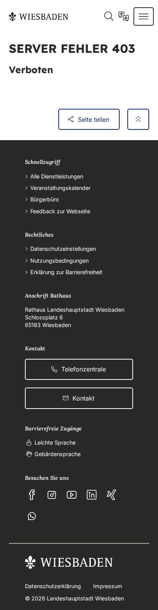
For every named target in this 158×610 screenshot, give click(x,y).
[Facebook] (32, 495)
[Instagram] (52, 495)
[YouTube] (72, 495)
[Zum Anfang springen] (138, 119)
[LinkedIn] (92, 495)
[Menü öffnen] (143, 16)
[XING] (111, 495)
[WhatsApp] (32, 516)
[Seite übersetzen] (123, 16)
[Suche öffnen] (108, 16)
